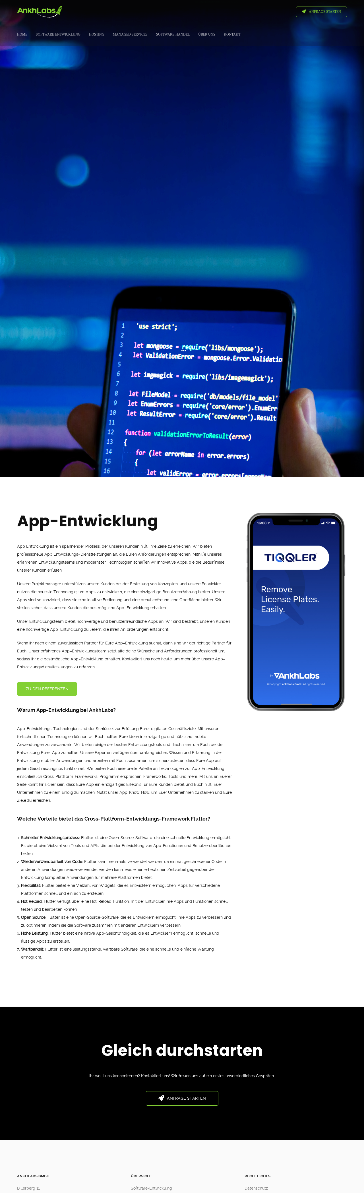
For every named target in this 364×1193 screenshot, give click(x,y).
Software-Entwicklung (151, 1188)
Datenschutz (256, 1188)
